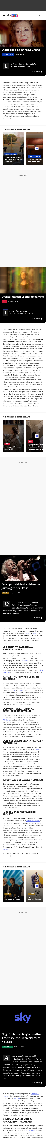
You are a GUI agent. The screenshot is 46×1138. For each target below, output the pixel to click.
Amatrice (13, 690)
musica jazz (26, 661)
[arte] (13, 15)
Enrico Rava (22, 764)
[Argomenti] (39, 15)
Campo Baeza (30, 1131)
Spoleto (5, 849)
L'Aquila (20, 690)
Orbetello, (6, 720)
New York (16, 1098)
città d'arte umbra (33, 821)
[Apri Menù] (4, 15)
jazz (27, 633)
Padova (37, 750)
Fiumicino (35, 633)
